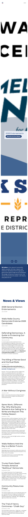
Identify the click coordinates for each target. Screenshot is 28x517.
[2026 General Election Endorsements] (14, 304)
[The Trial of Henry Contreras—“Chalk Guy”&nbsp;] (14, 501)
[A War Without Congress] (14, 387)
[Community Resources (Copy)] (14, 483)
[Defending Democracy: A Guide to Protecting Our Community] (14, 330)
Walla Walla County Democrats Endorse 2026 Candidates (14, 321)
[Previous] (12, 261)
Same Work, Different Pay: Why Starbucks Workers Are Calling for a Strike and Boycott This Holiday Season (14, 409)
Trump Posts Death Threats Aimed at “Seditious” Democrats (12, 465)
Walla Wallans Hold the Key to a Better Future (12, 445)
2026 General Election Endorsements (12, 308)
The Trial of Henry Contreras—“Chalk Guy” (13, 505)
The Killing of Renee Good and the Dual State (14, 361)
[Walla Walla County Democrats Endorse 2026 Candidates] (14, 315)
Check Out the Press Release (14, 136)
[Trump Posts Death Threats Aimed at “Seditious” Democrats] (14, 460)
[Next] (15, 261)
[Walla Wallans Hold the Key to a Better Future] (14, 441)
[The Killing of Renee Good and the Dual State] (14, 357)
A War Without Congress (14, 390)
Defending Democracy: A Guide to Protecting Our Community (13, 335)
